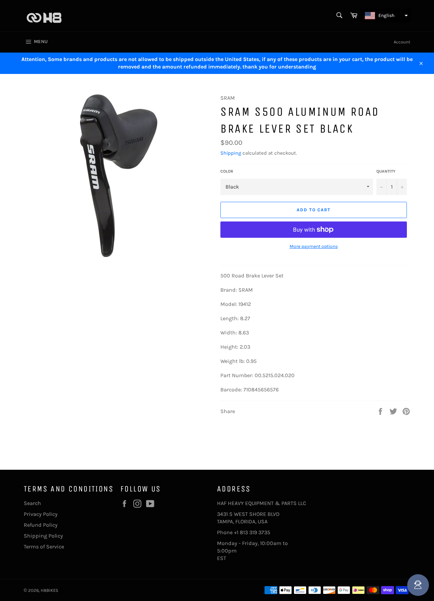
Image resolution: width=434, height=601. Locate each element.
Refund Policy (41, 525)
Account (402, 41)
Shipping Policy (43, 535)
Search (32, 503)
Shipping (230, 153)
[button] (385, 15)
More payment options (314, 246)
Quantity (385, 171)
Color (226, 171)
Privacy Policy (41, 514)
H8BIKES (49, 590)
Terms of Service (44, 546)
